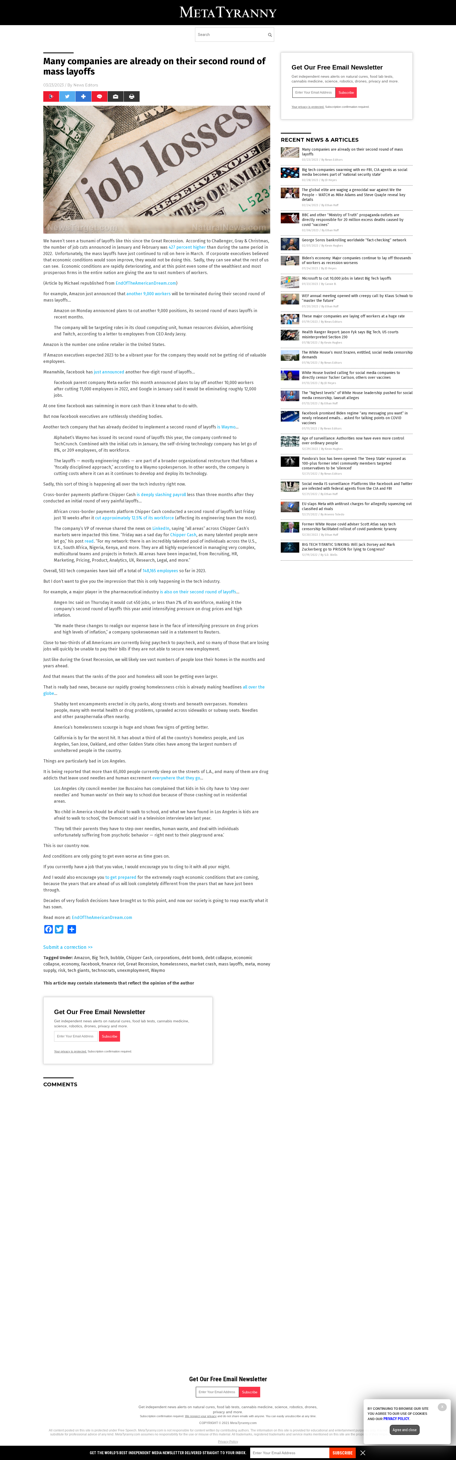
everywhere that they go (176, 777)
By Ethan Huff (329, 205)
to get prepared (120, 877)
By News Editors (332, 159)
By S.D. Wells (329, 555)
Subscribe (342, 1453)
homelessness (174, 964)
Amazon (82, 957)
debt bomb (192, 957)
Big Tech (100, 957)
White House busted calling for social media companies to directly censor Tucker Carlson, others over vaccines (351, 375)
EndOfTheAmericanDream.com (146, 283)
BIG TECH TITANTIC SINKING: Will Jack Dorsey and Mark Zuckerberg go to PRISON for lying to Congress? (348, 547)
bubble (117, 957)
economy (70, 964)
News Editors (85, 85)
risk (61, 970)
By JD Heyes (329, 180)
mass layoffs (230, 964)
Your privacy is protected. (70, 1051)
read (89, 541)
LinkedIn (160, 528)
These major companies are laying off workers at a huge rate (353, 316)
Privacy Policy (228, 1442)
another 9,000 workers (148, 293)
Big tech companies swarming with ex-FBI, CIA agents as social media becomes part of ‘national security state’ (354, 172)
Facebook (90, 964)
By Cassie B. (328, 284)
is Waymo (226, 426)
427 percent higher (187, 247)
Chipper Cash (183, 534)
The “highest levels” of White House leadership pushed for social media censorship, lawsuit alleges (357, 395)
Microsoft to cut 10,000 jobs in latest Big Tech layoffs (346, 278)
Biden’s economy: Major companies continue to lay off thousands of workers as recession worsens (356, 260)
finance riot (113, 964)
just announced (109, 372)
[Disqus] (156, 1158)
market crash (203, 964)
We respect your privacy (201, 1416)
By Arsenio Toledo (332, 514)
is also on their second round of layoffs (198, 591)
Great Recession (142, 964)
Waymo (158, 970)
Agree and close (405, 1430)
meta (250, 964)
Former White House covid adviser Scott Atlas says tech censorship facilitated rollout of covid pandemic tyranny (349, 526)
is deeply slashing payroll (161, 494)
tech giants (78, 970)
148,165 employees (160, 570)
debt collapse (218, 957)
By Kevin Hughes (332, 245)
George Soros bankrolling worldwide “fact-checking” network (354, 240)
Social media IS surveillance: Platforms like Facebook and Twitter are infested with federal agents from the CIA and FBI (357, 486)
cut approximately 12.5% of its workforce (134, 517)
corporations (166, 957)
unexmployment (133, 970)
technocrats (103, 970)
